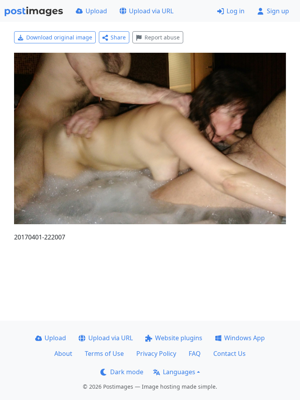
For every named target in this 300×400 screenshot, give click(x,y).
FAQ (195, 353)
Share (118, 37)
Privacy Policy (156, 353)
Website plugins (178, 338)
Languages (179, 372)
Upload (96, 11)
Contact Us (229, 353)
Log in (236, 11)
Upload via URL (151, 11)
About (63, 353)
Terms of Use (104, 353)
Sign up (278, 11)
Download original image (59, 37)
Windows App (244, 338)
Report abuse (162, 37)
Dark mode (126, 372)
